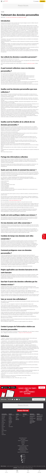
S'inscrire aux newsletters (39, 399)
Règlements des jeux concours (23, 449)
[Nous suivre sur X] (12, 399)
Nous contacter (23, 439)
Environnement (4, 430)
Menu (1, 1)
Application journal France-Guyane (40, 416)
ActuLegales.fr (23, 467)
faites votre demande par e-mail (15, 200)
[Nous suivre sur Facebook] (8, 399)
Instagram (23, 456)
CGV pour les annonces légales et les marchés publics (32, 422)
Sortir (2, 431)
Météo (24, 416)
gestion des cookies (31, 63)
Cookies (23, 444)
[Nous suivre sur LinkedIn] (14, 399)
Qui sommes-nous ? (23, 450)
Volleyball (10, 422)
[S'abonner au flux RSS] (19, 399)
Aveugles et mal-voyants (28, 467)
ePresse (19, 467)
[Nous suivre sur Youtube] (17, 399)
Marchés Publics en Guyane (32, 416)
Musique (17, 416)
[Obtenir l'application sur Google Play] (12, 387)
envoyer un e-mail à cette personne (25, 332)
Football (10, 416)
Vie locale (3, 417)
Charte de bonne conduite (23, 448)
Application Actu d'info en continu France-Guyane (39, 419)
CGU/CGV (23, 443)
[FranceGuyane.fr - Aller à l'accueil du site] (5, 1)
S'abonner (42, 1)
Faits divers (3, 416)
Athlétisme (10, 418)
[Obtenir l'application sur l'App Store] (4, 387)
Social (3, 425)
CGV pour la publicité (24, 440)
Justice (3, 421)
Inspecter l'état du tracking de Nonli (23, 452)
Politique (3, 418)
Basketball (10, 421)
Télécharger (41, 387)
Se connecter (37, 1)
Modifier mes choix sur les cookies (23, 445)
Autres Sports (11, 426)
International (4, 434)
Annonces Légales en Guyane (33, 419)
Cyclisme (10, 417)
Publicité (19, 440)
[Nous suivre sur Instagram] (10, 399)
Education (3, 426)
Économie (3, 422)
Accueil (2, 11)
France (3, 433)
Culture (3, 429)
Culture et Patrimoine (17, 419)
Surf (9, 425)
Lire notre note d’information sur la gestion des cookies (16, 17)
